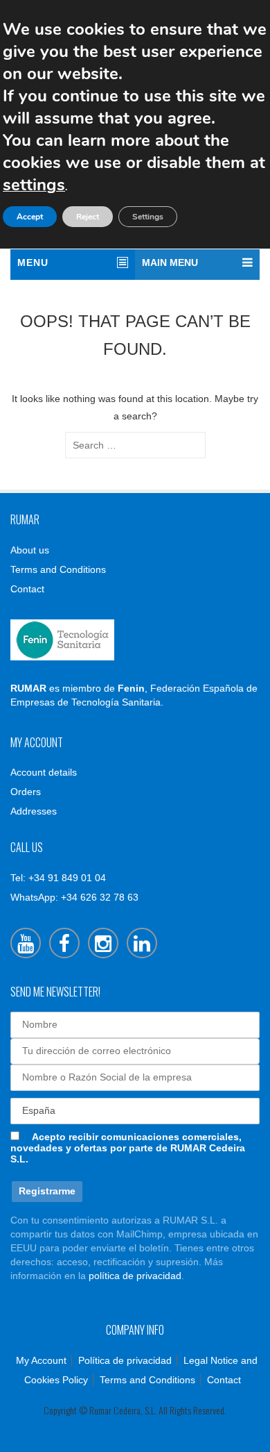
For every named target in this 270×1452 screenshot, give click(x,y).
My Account (41, 1360)
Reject (87, 216)
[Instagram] (103, 943)
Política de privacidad (125, 1360)
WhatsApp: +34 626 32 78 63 (74, 897)
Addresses (33, 811)
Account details (43, 772)
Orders (25, 791)
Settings (147, 216)
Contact (27, 588)
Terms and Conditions (58, 569)
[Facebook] (64, 943)
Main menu (170, 262)
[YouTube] (25, 943)
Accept (30, 216)
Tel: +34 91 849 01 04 (58, 877)
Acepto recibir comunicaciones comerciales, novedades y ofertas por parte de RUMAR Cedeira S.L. (127, 1148)
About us (29, 550)
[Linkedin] (142, 943)
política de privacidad (135, 1275)
